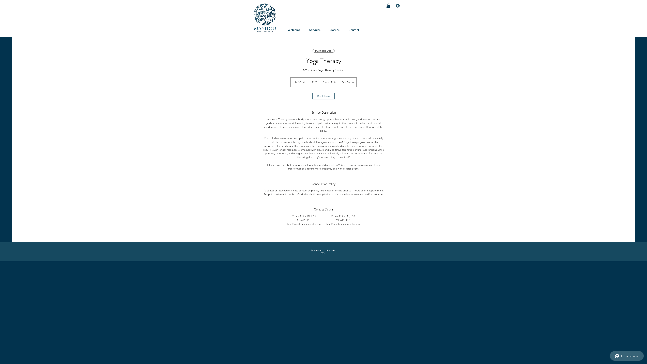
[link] (323, 96)
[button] (388, 6)
